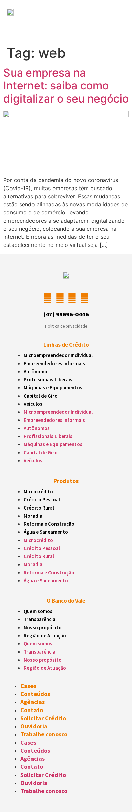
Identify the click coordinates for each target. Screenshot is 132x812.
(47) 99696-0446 (66, 314)
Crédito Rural (39, 507)
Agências (32, 702)
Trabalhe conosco (43, 734)
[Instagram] (47, 298)
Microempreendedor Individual (58, 355)
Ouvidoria (33, 726)
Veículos (33, 404)
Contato (31, 710)
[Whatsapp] (84, 298)
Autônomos (37, 371)
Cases (28, 686)
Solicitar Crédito (43, 718)
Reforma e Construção (49, 524)
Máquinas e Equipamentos (53, 387)
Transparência (40, 619)
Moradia (33, 516)
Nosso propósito (43, 627)
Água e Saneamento (46, 532)
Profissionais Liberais (48, 379)
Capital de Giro (41, 396)
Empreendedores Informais (54, 363)
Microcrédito (38, 491)
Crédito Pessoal (42, 499)
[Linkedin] (72, 298)
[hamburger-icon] (113, 25)
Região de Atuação (45, 635)
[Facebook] (60, 298)
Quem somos (38, 611)
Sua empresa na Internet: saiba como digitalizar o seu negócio (66, 85)
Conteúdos (35, 694)
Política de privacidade (66, 326)
